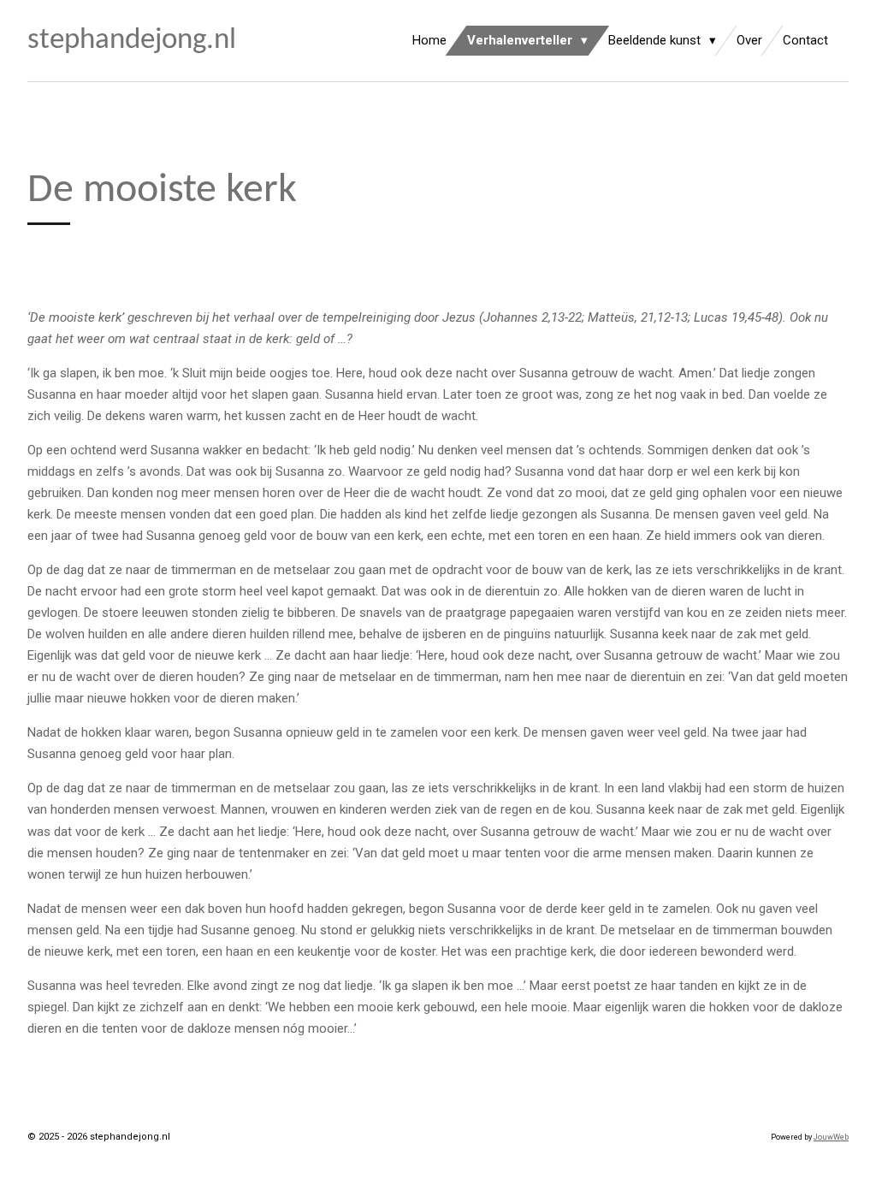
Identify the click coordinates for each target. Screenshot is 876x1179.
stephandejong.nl (131, 41)
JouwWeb (831, 1137)
